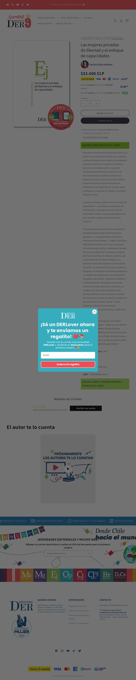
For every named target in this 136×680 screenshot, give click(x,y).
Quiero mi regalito (68, 364)
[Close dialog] (94, 311)
